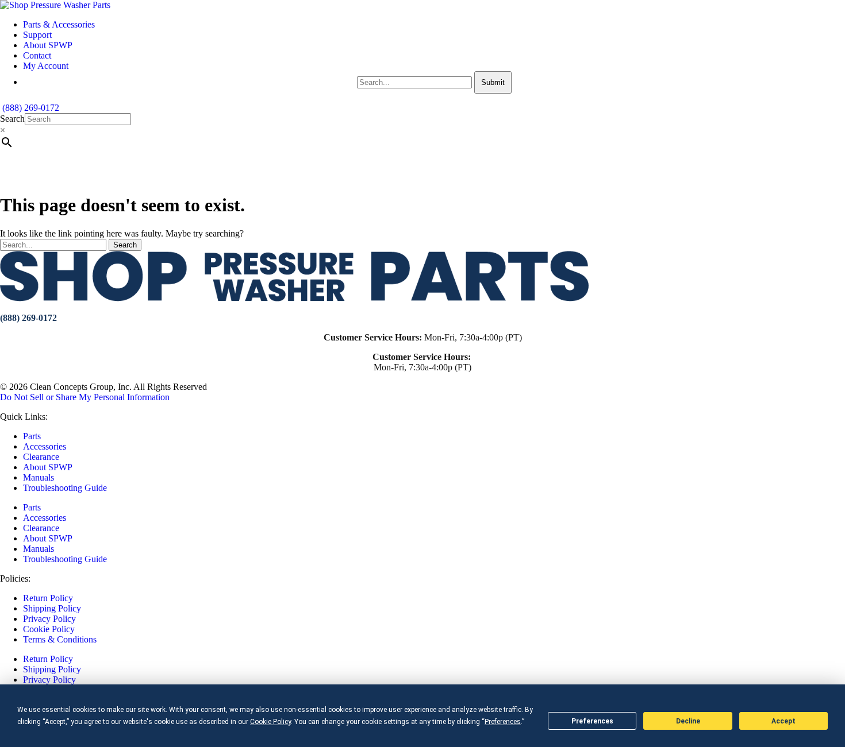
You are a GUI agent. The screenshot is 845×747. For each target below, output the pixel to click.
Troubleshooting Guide (65, 488)
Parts (32, 436)
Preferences (592, 721)
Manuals (38, 477)
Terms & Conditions (60, 639)
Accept (783, 721)
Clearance (41, 457)
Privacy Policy (49, 619)
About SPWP (47, 45)
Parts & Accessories (59, 24)
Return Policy (48, 598)
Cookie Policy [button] (270, 722)
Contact (37, 55)
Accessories (44, 446)
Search (12, 118)
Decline (688, 721)
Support (37, 35)
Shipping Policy (52, 608)
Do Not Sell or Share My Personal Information (85, 397)
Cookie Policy (49, 629)
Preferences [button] (503, 722)
